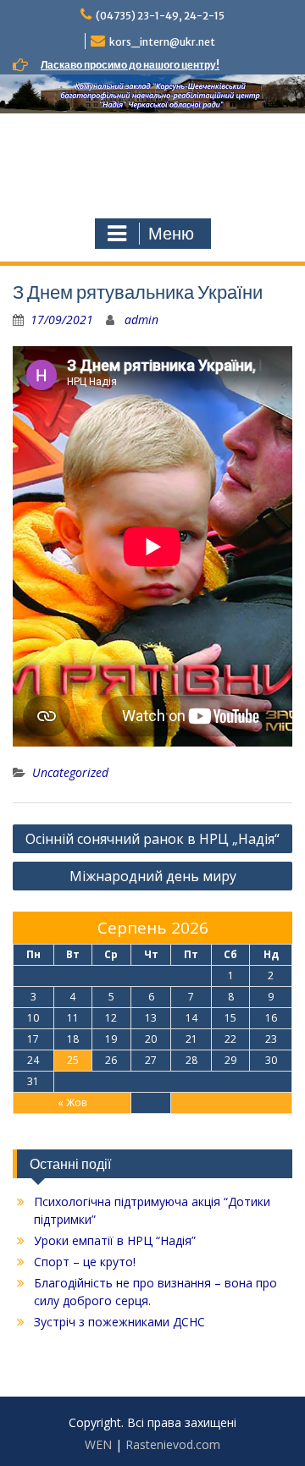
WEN (98, 1444)
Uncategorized (70, 772)
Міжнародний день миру (152, 876)
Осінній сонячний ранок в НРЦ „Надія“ (152, 838)
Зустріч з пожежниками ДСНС (119, 1322)
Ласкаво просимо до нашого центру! (130, 64)
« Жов (72, 1102)
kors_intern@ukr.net (162, 42)
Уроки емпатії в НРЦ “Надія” (115, 1240)
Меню (171, 233)
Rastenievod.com (172, 1444)
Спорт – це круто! (85, 1262)
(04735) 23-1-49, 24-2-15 (160, 15)
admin (141, 319)
